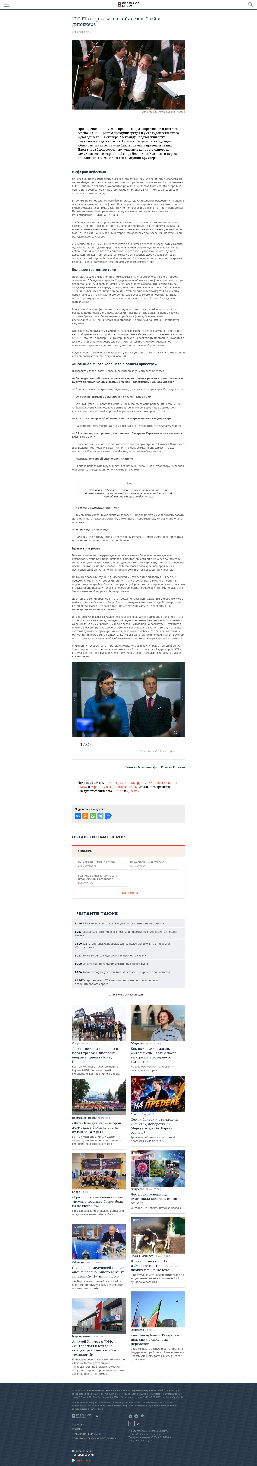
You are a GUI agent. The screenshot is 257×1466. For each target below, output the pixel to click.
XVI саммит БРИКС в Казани (97, 863)
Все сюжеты (130, 892)
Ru (131, 1423)
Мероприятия (81, 1336)
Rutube (118, 791)
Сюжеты (85, 850)
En (138, 1423)
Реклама (77, 1429)
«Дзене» (133, 791)
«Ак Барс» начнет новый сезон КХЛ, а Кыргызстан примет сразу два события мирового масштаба (98, 1277)
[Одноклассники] (85, 816)
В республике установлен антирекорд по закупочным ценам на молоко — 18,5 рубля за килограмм (157, 1271)
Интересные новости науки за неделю (156, 1201)
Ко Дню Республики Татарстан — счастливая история (153, 1059)
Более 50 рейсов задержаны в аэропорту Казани (110, 955)
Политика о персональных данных (94, 1438)
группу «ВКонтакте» (151, 783)
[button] (175, 732)
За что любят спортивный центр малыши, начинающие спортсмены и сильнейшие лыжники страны (97, 1133)
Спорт (76, 1043)
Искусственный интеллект (147, 863)
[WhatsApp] (93, 816)
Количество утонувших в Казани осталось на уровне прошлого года (123, 972)
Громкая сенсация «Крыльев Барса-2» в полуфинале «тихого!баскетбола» (98, 1205)
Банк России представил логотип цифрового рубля (112, 964)
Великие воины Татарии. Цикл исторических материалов (98, 879)
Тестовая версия (83, 1454)
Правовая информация (86, 1434)
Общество (78, 1262)
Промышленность (84, 1117)
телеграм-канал (121, 783)
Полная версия (82, 1451)
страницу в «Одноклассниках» (114, 787)
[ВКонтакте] (78, 816)
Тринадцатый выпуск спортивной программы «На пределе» (155, 1130)
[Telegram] (100, 816)
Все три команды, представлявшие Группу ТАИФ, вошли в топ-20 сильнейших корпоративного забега (96, 1060)
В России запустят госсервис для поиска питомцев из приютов (119, 923)
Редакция (78, 1424)
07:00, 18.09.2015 (81, 32)
